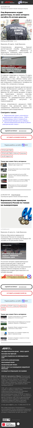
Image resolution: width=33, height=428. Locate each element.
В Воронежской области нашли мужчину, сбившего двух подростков (19, 164)
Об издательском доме (10, 351)
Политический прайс (9, 365)
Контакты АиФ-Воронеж (10, 360)
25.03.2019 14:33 (5, 7)
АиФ (15, 41)
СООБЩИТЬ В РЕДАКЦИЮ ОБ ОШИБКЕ (14, 371)
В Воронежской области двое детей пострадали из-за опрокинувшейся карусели (17, 186)
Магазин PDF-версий (8, 354)
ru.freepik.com (5, 229)
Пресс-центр (24, 351)
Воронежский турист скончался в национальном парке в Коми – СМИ (15, 116)
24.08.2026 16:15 (5, 195)
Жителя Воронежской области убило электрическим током (16, 123)
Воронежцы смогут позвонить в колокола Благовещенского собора (15, 120)
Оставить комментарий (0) (16, 137)
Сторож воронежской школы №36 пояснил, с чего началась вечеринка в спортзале (18, 176)
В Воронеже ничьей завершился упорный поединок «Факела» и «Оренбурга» (19, 322)
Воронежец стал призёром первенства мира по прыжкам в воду (18, 333)
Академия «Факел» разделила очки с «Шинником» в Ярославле (18, 328)
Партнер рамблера (16, 419)
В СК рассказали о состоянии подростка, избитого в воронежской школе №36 (19, 180)
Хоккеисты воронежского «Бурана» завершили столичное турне (17, 317)
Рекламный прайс (8, 362)
